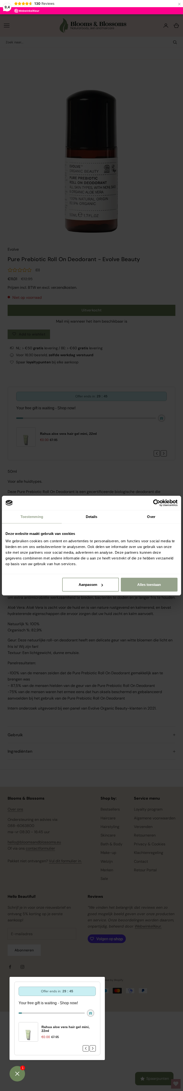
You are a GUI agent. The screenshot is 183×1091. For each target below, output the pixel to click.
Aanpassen (88, 585)
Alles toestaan (149, 585)
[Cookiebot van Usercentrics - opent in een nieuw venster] (157, 502)
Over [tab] (151, 516)
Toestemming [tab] (31, 516)
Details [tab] (91, 516)
